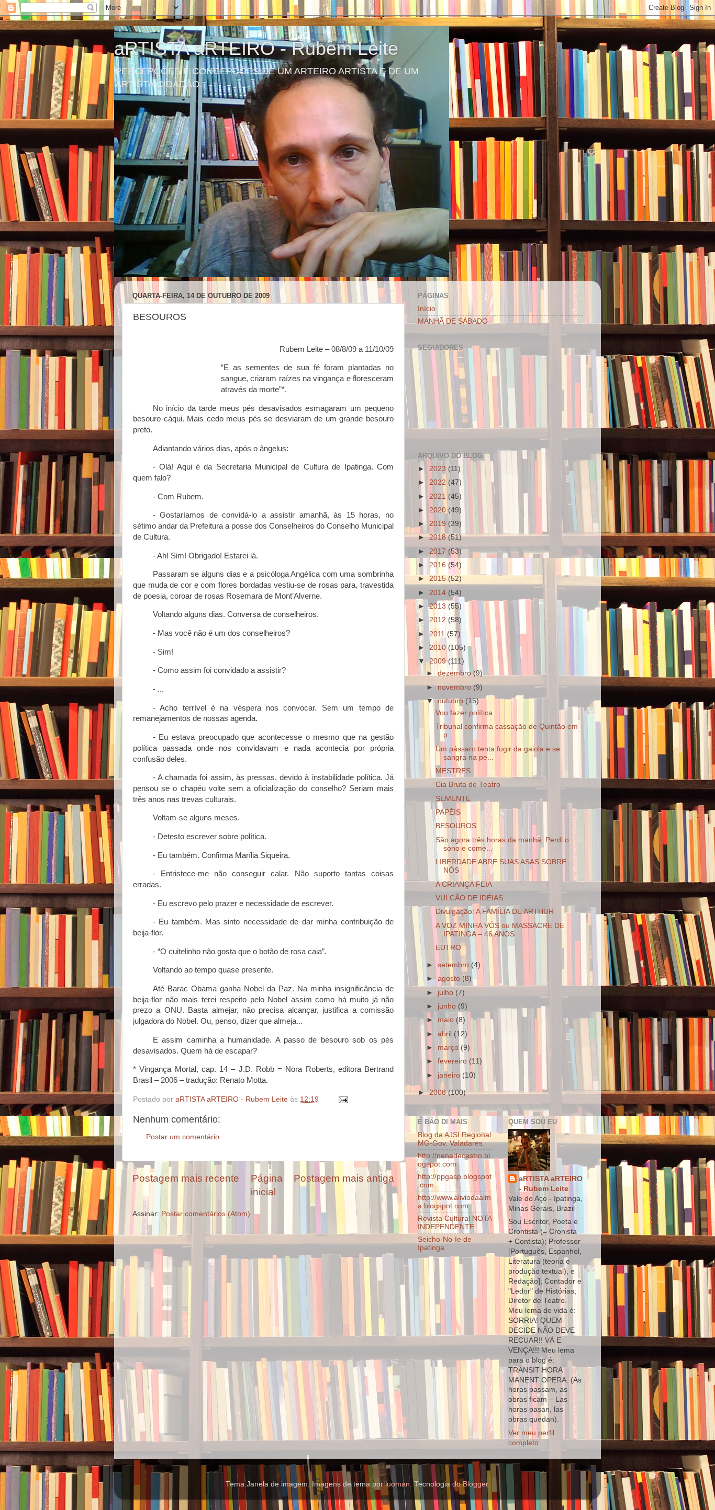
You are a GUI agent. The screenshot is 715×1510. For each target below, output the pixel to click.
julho (446, 993)
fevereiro (453, 1061)
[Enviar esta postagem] (342, 1099)
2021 (438, 496)
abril (446, 1034)
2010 (438, 647)
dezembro (455, 673)
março (449, 1047)
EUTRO (448, 948)
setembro (454, 965)
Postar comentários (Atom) (205, 1214)
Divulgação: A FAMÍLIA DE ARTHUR (494, 912)
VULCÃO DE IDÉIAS (469, 898)
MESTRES (453, 771)
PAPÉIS (448, 812)
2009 (438, 661)
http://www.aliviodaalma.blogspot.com (454, 1202)
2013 (438, 606)
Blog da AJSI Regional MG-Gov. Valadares (454, 1139)
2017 (438, 551)
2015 (438, 578)
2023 (438, 469)
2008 (438, 1092)
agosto (450, 978)
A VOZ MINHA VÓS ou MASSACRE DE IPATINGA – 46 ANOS (499, 930)
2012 (438, 620)
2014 (438, 593)
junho (448, 1006)
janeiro (450, 1075)
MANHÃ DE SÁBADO (453, 321)
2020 (438, 510)
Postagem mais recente (185, 1178)
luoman (397, 1484)
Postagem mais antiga (344, 1178)
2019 (438, 524)
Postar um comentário (182, 1137)
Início (426, 309)
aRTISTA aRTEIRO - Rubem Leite (256, 48)
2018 (438, 537)
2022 (438, 482)
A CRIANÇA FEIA (463, 884)
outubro (451, 701)
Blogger (475, 1484)
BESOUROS (455, 826)
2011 (438, 634)
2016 (438, 565)
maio (447, 1020)
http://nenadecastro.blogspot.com (454, 1160)
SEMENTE (453, 799)
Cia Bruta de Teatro (467, 784)
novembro (455, 687)
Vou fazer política (464, 713)
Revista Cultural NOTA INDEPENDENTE (454, 1223)
